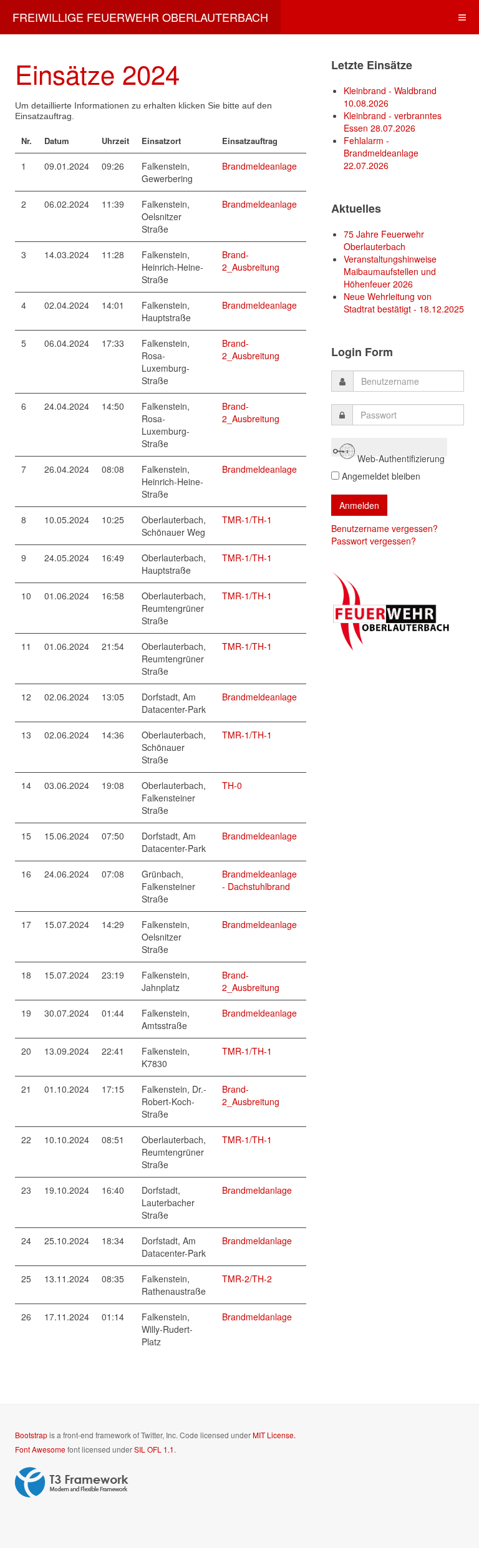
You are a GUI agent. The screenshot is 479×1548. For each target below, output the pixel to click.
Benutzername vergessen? (384, 528)
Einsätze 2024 (97, 73)
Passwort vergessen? (373, 541)
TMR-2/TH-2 (247, 1278)
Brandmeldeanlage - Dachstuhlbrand (259, 880)
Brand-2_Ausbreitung (250, 260)
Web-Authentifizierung (400, 454)
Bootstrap (31, 1434)
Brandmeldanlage (257, 1190)
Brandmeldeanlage (259, 166)
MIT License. (274, 1434)
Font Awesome (40, 1449)
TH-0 (232, 785)
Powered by (71, 1482)
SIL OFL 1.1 (154, 1449)
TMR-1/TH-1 (247, 519)
